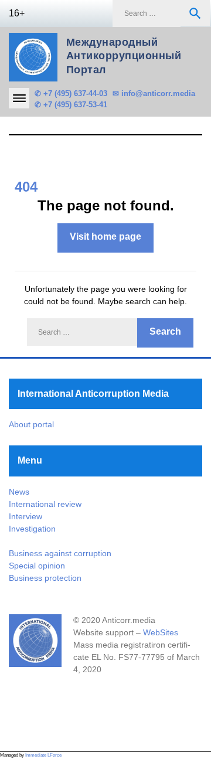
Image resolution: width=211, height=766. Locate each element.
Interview (25, 516)
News (19, 491)
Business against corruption (60, 553)
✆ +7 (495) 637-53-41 (71, 104)
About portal (31, 424)
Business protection (45, 578)
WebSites (160, 632)
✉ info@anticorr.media (154, 93)
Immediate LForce (43, 755)
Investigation (32, 528)
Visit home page (105, 236)
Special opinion (37, 565)
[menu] (19, 98)
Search (195, 13)
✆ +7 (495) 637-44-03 (71, 93)
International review (45, 504)
